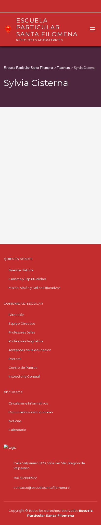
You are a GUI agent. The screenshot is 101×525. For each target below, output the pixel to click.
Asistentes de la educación (30, 350)
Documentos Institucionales (31, 412)
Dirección (16, 315)
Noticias (15, 421)
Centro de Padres (23, 368)
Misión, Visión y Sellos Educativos (34, 288)
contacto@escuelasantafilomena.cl (41, 487)
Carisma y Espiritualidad (27, 279)
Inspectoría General (24, 376)
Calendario (17, 430)
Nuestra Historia (21, 270)
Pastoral (15, 359)
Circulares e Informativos (28, 403)
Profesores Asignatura (26, 341)
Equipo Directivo (22, 323)
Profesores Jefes (22, 332)
